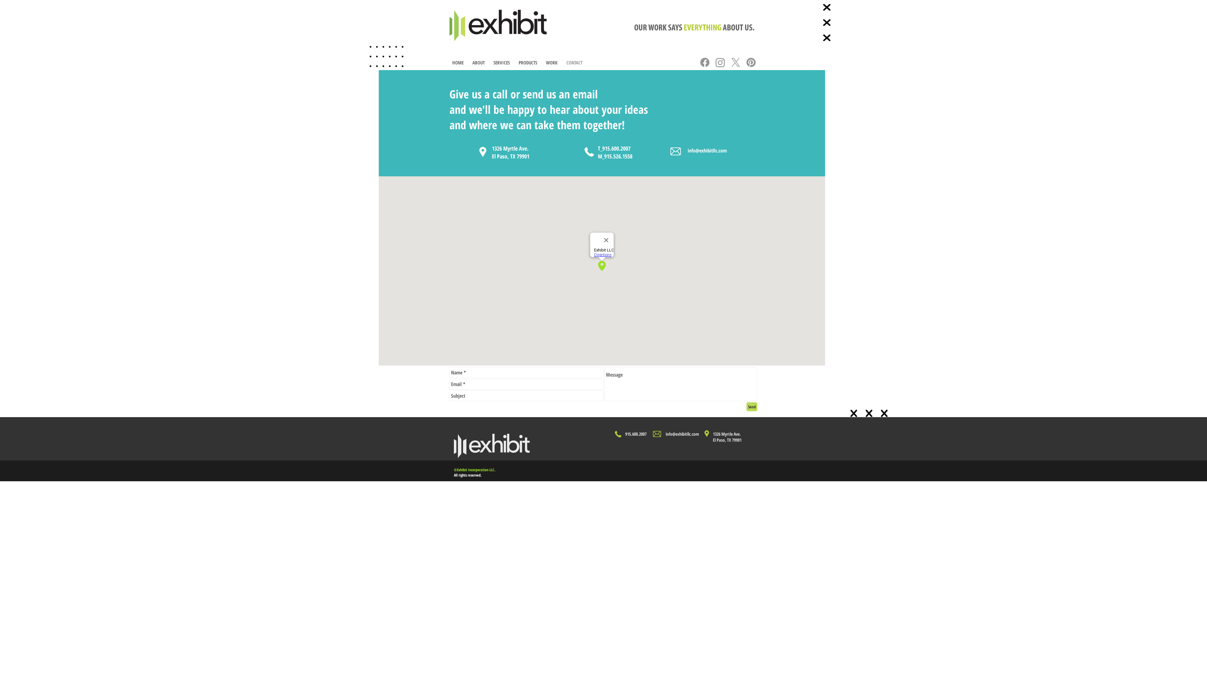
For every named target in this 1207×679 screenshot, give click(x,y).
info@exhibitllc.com (707, 150)
